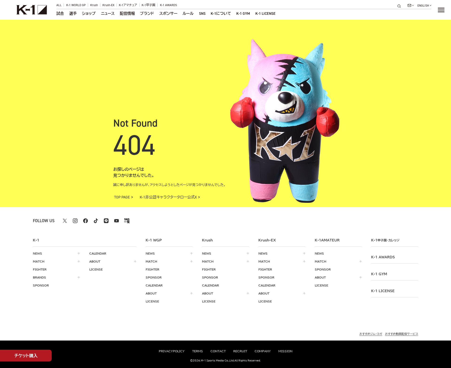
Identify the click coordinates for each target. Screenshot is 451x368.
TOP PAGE (122, 197)
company (263, 351)
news (37, 253)
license (96, 269)
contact (218, 351)
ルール (188, 13)
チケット (26, 355)
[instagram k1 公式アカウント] (75, 221)
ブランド (147, 13)
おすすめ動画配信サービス (401, 333)
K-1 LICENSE (265, 13)
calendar (97, 253)
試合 (60, 13)
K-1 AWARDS (168, 5)
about (94, 261)
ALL (59, 5)
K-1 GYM (243, 13)
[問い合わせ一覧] (411, 5)
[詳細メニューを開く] (441, 10)
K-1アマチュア (128, 5)
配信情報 (127, 13)
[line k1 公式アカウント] (106, 221)
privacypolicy (172, 351)
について (221, 13)
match (38, 261)
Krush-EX (108, 5)
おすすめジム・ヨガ (370, 333)
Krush (94, 5)
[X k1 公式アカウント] (65, 221)
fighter (40, 269)
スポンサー (168, 13)
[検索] (400, 6)
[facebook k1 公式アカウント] (85, 221)
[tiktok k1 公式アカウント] (96, 221)
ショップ (89, 13)
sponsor (41, 285)
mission (285, 351)
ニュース (108, 13)
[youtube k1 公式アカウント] (116, 221)
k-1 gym (379, 274)
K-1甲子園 (148, 5)
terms (197, 351)
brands (39, 277)
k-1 (385, 240)
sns (202, 13)
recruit (240, 351)
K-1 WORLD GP (76, 5)
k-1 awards (383, 257)
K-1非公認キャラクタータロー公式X (168, 197)
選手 (73, 13)
